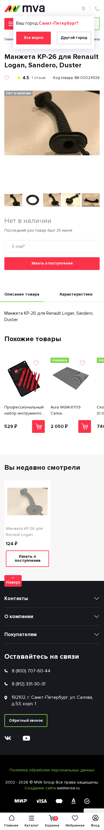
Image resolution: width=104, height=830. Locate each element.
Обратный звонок (26, 720)
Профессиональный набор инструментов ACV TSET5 (24, 410)
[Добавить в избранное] (6, 77)
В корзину (38, 426)
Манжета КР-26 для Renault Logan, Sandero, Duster (24, 532)
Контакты (16, 598)
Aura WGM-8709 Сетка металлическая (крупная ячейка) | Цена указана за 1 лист (68, 410)
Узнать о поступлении (52, 263)
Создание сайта (41, 788)
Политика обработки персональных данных (52, 770)
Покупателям (20, 634)
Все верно (33, 37)
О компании (18, 616)
